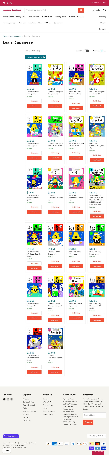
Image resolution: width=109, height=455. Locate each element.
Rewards (102, 29)
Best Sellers (47, 17)
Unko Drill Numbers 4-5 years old (55, 197)
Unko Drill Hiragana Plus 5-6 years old (55, 144)
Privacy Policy (48, 405)
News (45, 408)
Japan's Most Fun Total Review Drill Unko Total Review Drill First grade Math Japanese (96, 200)
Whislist (103, 23)
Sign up (88, 422)
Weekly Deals (60, 17)
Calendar (58, 23)
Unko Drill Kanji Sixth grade (54, 253)
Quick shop (34, 101)
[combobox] (51, 10)
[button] (96, 10)
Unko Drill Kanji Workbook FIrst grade (33, 197)
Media (31, 23)
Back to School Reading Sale (14, 17)
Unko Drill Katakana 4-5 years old (96, 145)
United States (98, 3)
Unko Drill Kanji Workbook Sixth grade (33, 357)
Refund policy (48, 414)
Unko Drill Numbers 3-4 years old (76, 197)
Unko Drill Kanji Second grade (33, 144)
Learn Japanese (9, 23)
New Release (34, 17)
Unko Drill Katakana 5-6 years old (55, 357)
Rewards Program (29, 411)
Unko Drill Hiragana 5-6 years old (76, 144)
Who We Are (47, 402)
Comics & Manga (76, 17)
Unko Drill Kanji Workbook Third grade (75, 93)
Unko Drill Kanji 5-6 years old (76, 304)
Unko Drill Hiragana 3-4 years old (97, 92)
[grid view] (101, 50)
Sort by (27, 51)
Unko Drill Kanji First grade (33, 92)
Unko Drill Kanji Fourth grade (95, 253)
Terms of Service (49, 411)
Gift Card (26, 417)
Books (22, 23)
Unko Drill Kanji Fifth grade (75, 253)
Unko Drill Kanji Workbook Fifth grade (95, 305)
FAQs (25, 408)
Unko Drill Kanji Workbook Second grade (55, 305)
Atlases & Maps (44, 23)
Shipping (102, 17)
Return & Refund (29, 405)
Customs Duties (28, 402)
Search (45, 399)
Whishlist (26, 414)
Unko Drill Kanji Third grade (33, 304)
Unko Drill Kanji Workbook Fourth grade (33, 254)
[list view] (104, 50)
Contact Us (27, 420)
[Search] (81, 10)
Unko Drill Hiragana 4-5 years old (55, 92)
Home (5, 36)
